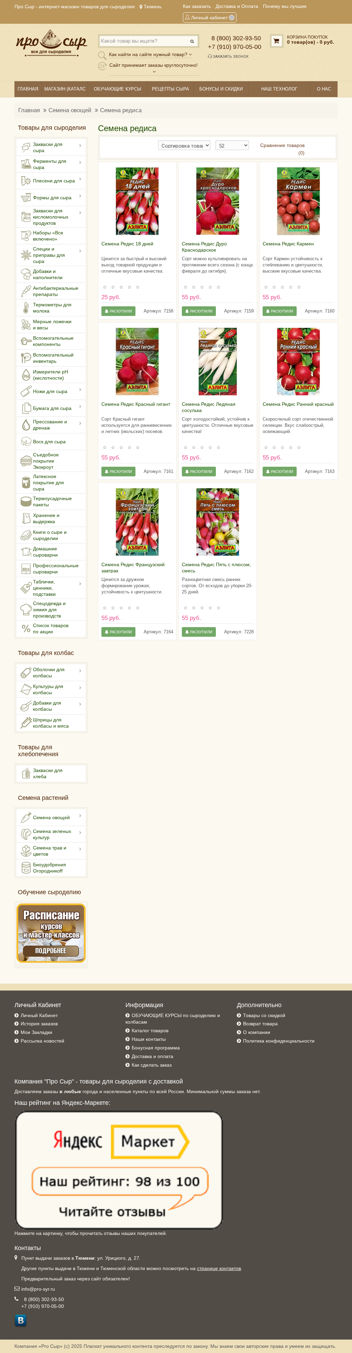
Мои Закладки (36, 1032)
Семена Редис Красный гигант (135, 404)
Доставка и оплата (152, 1056)
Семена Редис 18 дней (127, 243)
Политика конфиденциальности (279, 1041)
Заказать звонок (230, 56)
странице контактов (219, 1268)
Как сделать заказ (152, 1065)
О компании (256, 1032)
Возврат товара (260, 1023)
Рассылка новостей (42, 1041)
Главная (29, 110)
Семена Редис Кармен (288, 243)
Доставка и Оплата (237, 6)
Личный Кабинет (39, 1015)
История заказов (39, 1023)
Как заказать (197, 6)
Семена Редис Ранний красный (298, 404)
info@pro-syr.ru (38, 1289)
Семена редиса (121, 110)
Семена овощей (69, 110)
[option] (137, 201)
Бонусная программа (156, 1047)
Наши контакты (149, 1039)
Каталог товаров (150, 1030)
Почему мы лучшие (285, 6)
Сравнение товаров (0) (282, 149)
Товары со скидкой (264, 1015)
